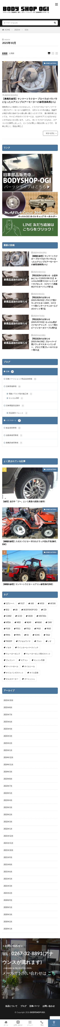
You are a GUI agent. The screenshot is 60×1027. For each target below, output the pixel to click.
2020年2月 (8, 922)
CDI (44, 610)
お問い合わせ (49, 1006)
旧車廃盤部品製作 (14, 405)
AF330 (52, 603)
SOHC (37, 635)
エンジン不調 (39, 660)
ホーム (6, 1025)
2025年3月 (8, 736)
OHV (50, 622)
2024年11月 (8, 765)
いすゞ (50, 641)
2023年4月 (8, 800)
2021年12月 (8, 836)
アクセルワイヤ (24, 641)
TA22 (48, 635)
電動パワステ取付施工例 (20, 394)
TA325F (9, 641)
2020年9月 (8, 900)
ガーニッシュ (29, 679)
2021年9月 (8, 857)
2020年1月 (8, 929)
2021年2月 (8, 893)
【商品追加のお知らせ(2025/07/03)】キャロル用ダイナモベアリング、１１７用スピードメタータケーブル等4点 (44, 323)
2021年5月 (8, 879)
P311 (18, 629)
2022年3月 (8, 822)
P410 (39, 629)
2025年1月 (8, 750)
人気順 (11, 53)
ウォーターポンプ (13, 654)
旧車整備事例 (13, 386)
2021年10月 (8, 850)
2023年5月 (8, 793)
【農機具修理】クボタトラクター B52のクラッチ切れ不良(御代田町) (29, 543)
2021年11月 (8, 843)
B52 (7, 610)
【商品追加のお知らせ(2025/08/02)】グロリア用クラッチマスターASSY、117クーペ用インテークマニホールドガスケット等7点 (44, 303)
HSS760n (42, 616)
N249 (29, 622)
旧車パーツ (34, 1006)
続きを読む (50, 133)
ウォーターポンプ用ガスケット (38, 654)
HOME (7, 30)
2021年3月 (8, 886)
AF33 (42, 603)
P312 (28, 629)
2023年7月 (8, 786)
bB (16, 610)
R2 (28, 635)
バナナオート (13, 420)
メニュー (30, 1025)
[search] (55, 22)
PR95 (18, 635)
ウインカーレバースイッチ (27, 647)
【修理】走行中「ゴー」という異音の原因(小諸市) (23, 502)
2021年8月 (8, 864)
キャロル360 (15, 398)
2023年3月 (8, 807)
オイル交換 (34, 673)
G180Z (8, 616)
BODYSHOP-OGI (30, 610)
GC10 (19, 616)
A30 (32, 603)
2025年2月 (8, 743)
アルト (39, 641)
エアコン (24, 660)
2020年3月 (8, 914)
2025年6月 (8, 722)
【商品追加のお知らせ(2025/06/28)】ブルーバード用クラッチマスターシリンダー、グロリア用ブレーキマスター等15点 (44, 344)
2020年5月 (8, 907)
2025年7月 (8, 715)
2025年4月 (8, 729)
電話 (41, 1025)
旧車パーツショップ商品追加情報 (21, 379)
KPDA (8, 622)
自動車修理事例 (14, 435)
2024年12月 (8, 757)
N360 (39, 622)
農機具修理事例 (51, 63)
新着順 (4, 53)
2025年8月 (8, 707)
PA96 (8, 635)
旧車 (9, 371)
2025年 (17, 30)
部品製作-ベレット (18, 413)
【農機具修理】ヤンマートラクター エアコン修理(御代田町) (27, 584)
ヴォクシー (10, 660)
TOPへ (54, 1025)
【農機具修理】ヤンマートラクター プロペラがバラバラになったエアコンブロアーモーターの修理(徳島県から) (29, 100)
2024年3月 (8, 772)
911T (22, 603)
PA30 (49, 629)
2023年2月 (8, 814)
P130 (8, 629)
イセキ (8, 647)
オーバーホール (12, 666)
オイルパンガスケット (14, 673)
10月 (26, 30)
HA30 (30, 616)
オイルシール (29, 666)
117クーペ (10, 603)
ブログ (23, 1006)
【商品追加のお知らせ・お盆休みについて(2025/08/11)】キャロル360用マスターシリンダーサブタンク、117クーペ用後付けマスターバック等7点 (44, 281)
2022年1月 (8, 829)
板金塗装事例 (13, 428)
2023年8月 (8, 779)
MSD (19, 622)
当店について (11, 1006)
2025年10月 (8, 700)
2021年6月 (8, 872)
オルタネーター (12, 679)
